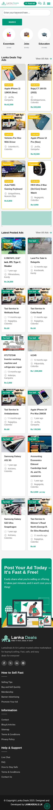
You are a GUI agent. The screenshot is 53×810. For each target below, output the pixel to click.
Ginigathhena (14, 193)
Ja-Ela (11, 97)
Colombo (35, 102)
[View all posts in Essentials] (9, 34)
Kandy (7, 277)
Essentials (8, 44)
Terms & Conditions (10, 734)
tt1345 (33, 355)
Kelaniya (11, 375)
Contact (5, 719)
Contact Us (6, 777)
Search (12, 22)
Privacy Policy (8, 739)
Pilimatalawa (13, 274)
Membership (7, 692)
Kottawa (12, 468)
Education (44, 44)
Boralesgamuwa (38, 100)
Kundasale (39, 270)
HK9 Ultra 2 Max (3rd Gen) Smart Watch (39, 189)
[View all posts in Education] (44, 34)
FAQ (3, 762)
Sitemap (5, 729)
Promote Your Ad (9, 702)
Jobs (26, 44)
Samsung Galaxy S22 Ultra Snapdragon (12, 523)
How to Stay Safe (9, 767)
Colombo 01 (13, 146)
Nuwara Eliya (10, 196)
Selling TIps (6, 682)
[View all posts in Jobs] (26, 34)
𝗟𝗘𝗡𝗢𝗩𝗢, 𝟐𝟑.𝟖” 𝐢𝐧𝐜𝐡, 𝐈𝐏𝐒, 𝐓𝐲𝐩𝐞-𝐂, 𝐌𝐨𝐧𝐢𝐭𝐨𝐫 (12, 262)
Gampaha (8, 100)
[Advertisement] (27, 218)
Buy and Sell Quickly (10, 687)
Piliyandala (39, 363)
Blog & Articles (8, 724)
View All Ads (42, 58)
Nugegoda (39, 197)
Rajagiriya (12, 321)
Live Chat (5, 757)
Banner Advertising (10, 697)
